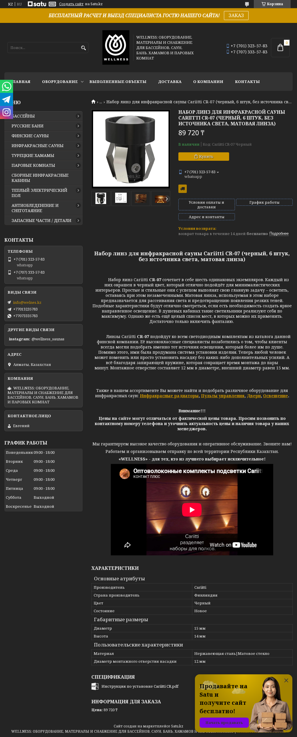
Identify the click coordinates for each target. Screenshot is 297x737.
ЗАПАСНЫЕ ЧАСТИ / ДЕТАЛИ (41, 220)
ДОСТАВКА (170, 81)
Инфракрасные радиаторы (169, 395)
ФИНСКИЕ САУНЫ (30, 135)
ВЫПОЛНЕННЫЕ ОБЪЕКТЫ (117, 81)
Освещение (275, 395)
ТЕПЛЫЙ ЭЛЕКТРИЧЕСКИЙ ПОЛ (39, 193)
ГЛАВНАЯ (20, 81)
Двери (254, 395)
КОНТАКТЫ (247, 81)
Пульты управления (223, 395)
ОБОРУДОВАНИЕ (60, 81)
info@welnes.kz (27, 302)
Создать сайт (71, 4)
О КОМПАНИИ (208, 81)
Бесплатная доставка (182, 189)
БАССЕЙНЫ (23, 116)
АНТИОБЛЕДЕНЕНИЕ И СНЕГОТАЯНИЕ (35, 208)
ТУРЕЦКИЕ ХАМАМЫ (33, 155)
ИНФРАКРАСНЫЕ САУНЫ (38, 145)
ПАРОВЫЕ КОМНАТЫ (33, 165)
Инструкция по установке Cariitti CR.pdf (140, 686)
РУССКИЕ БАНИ (28, 126)
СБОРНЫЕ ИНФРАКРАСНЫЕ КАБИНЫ (40, 178)
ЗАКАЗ (236, 15)
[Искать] (83, 48)
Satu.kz (177, 726)
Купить (206, 156)
